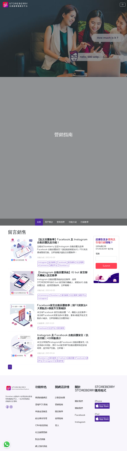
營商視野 (61, 222)
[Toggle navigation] (123, 5)
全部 (39, 222)
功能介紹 (73, 222)
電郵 (98, 254)
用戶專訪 (49, 222)
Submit (106, 266)
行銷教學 (85, 222)
